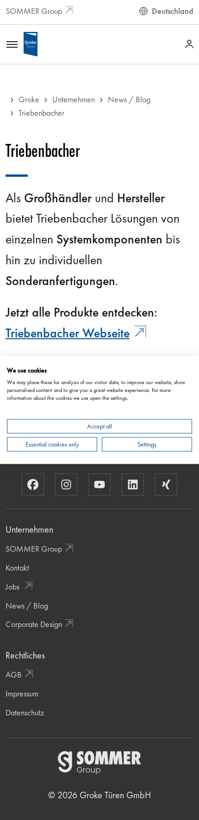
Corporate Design (34, 624)
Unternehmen (73, 99)
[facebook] (33, 484)
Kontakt (17, 567)
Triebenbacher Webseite (68, 333)
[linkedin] (133, 484)
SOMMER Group (34, 11)
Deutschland (172, 11)
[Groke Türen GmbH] (30, 42)
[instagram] (66, 484)
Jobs (13, 586)
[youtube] (99, 484)
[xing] (166, 484)
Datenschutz (25, 712)
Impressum (22, 693)
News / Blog (129, 99)
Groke (29, 99)
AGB (14, 674)
